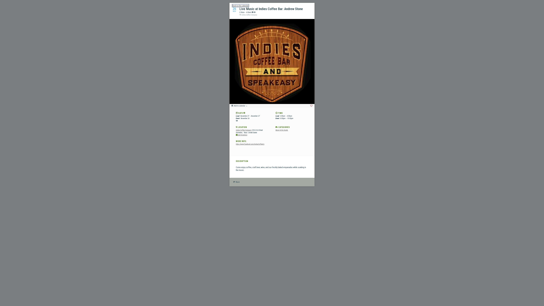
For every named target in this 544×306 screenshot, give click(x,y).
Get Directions (242, 135)
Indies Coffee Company (244, 130)
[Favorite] (311, 106)
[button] (244, 113)
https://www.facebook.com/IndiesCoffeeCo (250, 144)
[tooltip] (252, 12)
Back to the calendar (240, 6)
